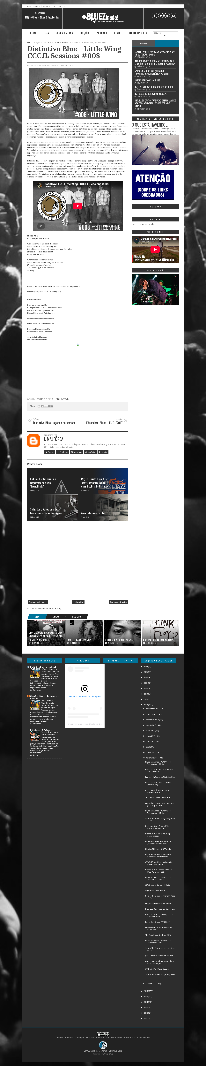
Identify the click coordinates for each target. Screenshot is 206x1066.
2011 (146, 1018)
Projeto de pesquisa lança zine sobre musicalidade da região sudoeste (49, 736)
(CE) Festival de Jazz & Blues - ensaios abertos (157, 791)
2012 (146, 1013)
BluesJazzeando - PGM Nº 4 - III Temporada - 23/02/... (158, 763)
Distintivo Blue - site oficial (43, 667)
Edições (85, 33)
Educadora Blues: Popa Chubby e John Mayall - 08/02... (159, 804)
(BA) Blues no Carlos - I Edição (157, 885)
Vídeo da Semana (62, 399)
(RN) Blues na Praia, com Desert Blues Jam (158, 928)
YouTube (91, 452)
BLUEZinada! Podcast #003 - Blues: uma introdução (159, 962)
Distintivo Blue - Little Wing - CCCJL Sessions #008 (76, 52)
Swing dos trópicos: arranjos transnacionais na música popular (46, 511)
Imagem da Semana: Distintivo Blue (160, 777)
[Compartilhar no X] (45, 406)
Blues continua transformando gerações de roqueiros (158, 842)
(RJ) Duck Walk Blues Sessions (158, 969)
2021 (146, 683)
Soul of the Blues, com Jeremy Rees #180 (160, 819)
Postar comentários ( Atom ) (48, 608)
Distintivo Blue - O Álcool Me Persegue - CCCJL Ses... (157, 827)
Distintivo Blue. (115, 1050)
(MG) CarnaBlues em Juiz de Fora (159, 955)
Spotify (104, 452)
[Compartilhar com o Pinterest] (51, 406)
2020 (146, 688)
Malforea (102, 1050)
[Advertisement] (77, 376)
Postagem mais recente (37, 602)
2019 (146, 694)
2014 (146, 1002)
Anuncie (46, 6)
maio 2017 (150, 741)
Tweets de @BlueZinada (143, 224)
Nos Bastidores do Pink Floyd (158, 640)
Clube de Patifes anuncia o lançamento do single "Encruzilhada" (43, 482)
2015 (146, 996)
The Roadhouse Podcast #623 (158, 935)
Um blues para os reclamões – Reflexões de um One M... (158, 855)
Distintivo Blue (139, 33)
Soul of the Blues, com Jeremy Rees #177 (160, 975)
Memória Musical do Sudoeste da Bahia (44, 697)
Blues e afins (64, 33)
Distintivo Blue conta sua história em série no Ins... (159, 770)
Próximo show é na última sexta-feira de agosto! (50, 671)
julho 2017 (150, 730)
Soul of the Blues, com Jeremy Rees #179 (160, 897)
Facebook (63, 452)
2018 (146, 699)
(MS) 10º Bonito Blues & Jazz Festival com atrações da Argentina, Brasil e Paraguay (95, 482)
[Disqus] (77, 562)
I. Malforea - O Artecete (41, 730)
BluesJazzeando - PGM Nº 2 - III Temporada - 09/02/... (158, 878)
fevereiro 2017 (152, 758)
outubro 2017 (152, 714)
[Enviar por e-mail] (39, 406)
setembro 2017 (152, 719)
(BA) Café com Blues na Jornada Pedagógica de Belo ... (158, 863)
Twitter (51, 452)
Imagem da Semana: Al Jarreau (158, 903)
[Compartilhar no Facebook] (48, 406)
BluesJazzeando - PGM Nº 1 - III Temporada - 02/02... (158, 941)
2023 (146, 672)
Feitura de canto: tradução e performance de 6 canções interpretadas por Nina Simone (155, 103)
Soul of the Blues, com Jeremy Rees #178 (160, 949)
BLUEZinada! (90, 1050)
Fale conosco (59, 6)
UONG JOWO (108, 1054)
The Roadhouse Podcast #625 (158, 797)
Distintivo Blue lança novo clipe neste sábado (158, 834)
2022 (146, 677)
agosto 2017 (151, 725)
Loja (46, 33)
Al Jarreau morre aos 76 (155, 890)
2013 (146, 1007)
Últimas (143, 43)
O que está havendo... (150, 125)
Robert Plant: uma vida (79, 640)
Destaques (39, 399)
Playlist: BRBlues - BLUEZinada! (158, 849)
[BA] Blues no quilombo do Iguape (150, 93)
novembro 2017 (153, 708)
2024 (146, 666)
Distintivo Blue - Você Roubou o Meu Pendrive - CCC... (158, 870)
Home (33, 33)
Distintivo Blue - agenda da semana (160, 909)
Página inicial (78, 602)
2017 (146, 704)
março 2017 (151, 752)
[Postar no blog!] (42, 406)
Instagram (77, 452)
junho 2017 (151, 736)
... (167, 43)
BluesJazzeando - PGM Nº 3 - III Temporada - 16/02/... (158, 811)
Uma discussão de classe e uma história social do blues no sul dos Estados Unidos (46, 636)
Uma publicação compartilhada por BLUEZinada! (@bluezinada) (96, 724)
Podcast (102, 33)
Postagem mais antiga (118, 602)
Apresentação (33, 6)
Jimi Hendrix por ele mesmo (119, 640)
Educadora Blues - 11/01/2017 (157, 922)
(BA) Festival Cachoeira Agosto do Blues (154, 87)
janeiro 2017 (151, 983)
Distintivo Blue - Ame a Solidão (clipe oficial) (158, 783)
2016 (146, 991)
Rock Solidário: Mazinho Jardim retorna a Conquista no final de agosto (49, 704)
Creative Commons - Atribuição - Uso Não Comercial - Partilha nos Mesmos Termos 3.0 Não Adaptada (103, 1037)
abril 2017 (150, 747)
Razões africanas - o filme (93, 513)
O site (118, 33)
